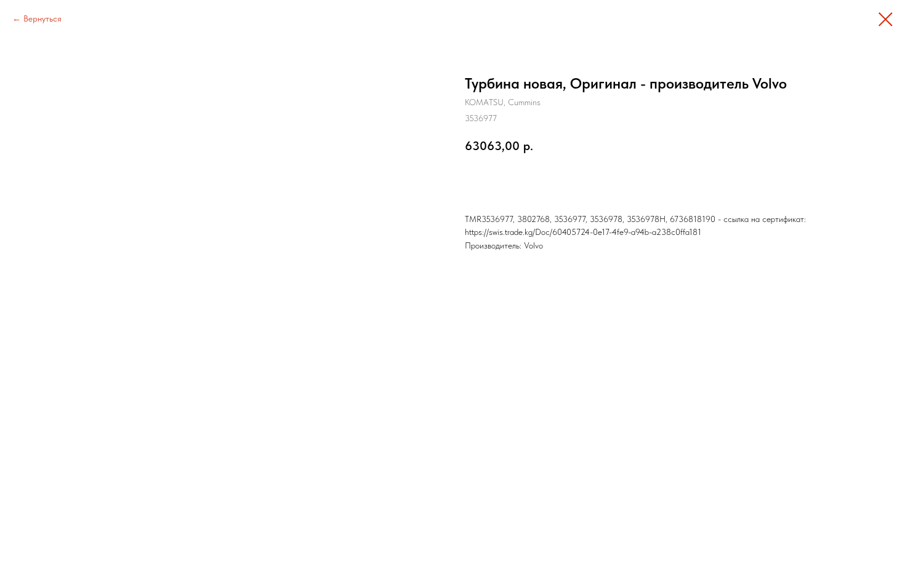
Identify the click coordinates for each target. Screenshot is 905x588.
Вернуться (42, 18)
